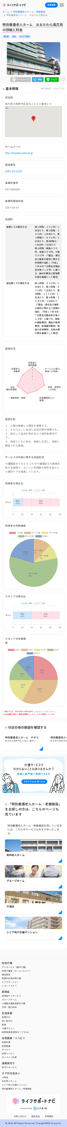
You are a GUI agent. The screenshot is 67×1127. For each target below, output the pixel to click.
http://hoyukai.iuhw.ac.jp (19, 153)
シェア (54, 79)
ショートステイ (9, 986)
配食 (4, 1025)
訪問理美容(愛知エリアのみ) (15, 1032)
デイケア (6, 1050)
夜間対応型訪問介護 (11, 978)
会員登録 (51, 5)
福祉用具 (6, 975)
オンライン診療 (9, 1057)
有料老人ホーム (9, 1081)
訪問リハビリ (8, 1053)
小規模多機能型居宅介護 (13, 1003)
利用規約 (49, 1116)
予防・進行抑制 (9, 1007)
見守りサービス (9, 1067)
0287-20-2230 (13, 171)
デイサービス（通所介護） (14, 967)
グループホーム (9, 999)
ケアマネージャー (10, 982)
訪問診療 (6, 1042)
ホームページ (22, 79)
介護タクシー (8, 1028)
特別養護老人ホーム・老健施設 (17, 1089)
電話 (40, 79)
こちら (36, 712)
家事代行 (6, 1017)
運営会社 (35, 1116)
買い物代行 (7, 1021)
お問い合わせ (20, 1116)
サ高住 (5, 1077)
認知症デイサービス (11, 996)
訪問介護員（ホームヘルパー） (17, 971)
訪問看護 (6, 1046)
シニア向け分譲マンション (14, 1085)
